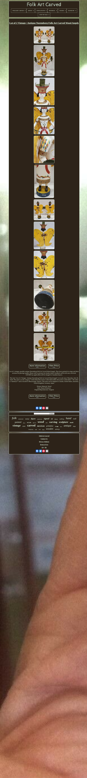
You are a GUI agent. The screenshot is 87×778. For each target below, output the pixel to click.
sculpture (63, 422)
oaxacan (20, 419)
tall (52, 419)
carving (53, 422)
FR (46, 447)
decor (24, 422)
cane (23, 426)
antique (67, 425)
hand (68, 418)
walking (61, 419)
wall (74, 419)
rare (46, 422)
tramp (56, 426)
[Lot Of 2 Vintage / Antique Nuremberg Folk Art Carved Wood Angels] (44, 35)
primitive (49, 426)
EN (43, 447)
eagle (36, 429)
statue (27, 419)
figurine (34, 422)
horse (61, 426)
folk (14, 418)
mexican (41, 426)
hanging (30, 429)
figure (33, 419)
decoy (56, 419)
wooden (49, 429)
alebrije (57, 429)
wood (41, 421)
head (43, 429)
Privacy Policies (44, 442)
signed (46, 419)
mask (71, 422)
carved (31, 425)
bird (40, 429)
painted (18, 422)
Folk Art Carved (44, 436)
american (39, 419)
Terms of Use (44, 444)
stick (29, 422)
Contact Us (44, 439)
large (74, 426)
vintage (17, 425)
